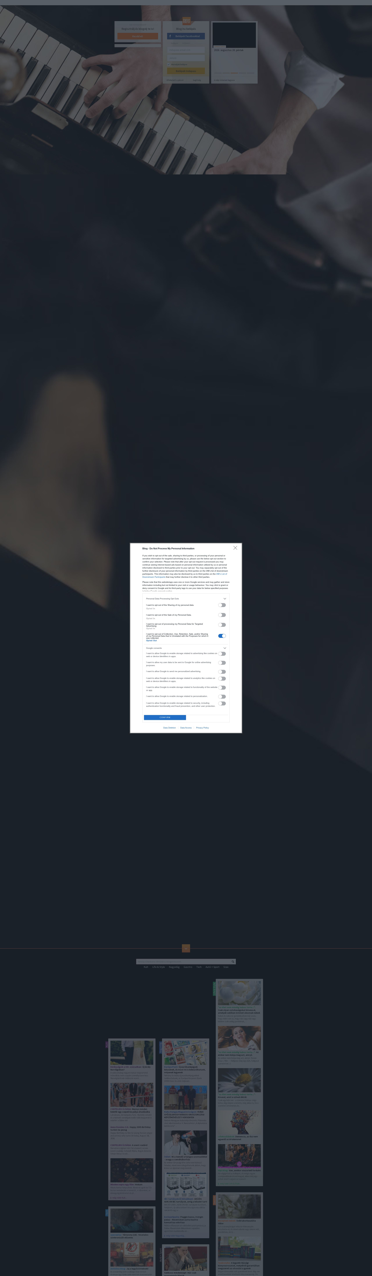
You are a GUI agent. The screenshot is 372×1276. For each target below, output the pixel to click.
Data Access (186, 728)
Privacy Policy (202, 728)
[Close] (236, 549)
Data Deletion (169, 728)
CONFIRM (165, 717)
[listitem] (186, 598)
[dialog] (186, 638)
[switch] (222, 605)
